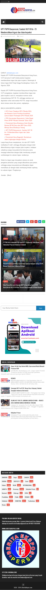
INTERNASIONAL (27, 485)
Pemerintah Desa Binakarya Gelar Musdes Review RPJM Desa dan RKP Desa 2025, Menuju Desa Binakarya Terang (18, 125)
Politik (16, 497)
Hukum (4, 485)
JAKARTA (4, 489)
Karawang (15, 489)
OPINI (26, 493)
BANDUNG (4, 477)
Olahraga (16, 493)
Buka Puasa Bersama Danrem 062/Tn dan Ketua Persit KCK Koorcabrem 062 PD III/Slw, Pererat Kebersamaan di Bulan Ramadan (23, 286)
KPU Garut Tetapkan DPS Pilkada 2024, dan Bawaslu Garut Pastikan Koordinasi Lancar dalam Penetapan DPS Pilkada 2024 (18, 113)
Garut (21, 36)
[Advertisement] (23, 199)
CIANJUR (26, 477)
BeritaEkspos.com (27, 587)
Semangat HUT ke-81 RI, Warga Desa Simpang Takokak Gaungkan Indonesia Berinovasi (26, 389)
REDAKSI (13, 378)
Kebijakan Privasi (16, 413)
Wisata (4, 505)
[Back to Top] (23, 584)
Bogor (15, 477)
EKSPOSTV (17, 481)
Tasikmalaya (31, 501)
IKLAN (14, 485)
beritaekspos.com (12, 73)
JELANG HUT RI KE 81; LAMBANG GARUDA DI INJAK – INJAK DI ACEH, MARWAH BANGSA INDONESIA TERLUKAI (27, 401)
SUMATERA (18, 501)
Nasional (4, 493)
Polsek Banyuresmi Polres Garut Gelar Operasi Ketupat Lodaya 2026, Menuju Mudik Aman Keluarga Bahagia (23, 264)
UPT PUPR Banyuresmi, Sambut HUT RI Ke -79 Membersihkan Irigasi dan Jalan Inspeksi (18, 132)
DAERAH (4, 481)
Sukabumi (4, 501)
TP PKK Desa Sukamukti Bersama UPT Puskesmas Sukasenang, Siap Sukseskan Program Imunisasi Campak (23, 243)
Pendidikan (5, 497)
